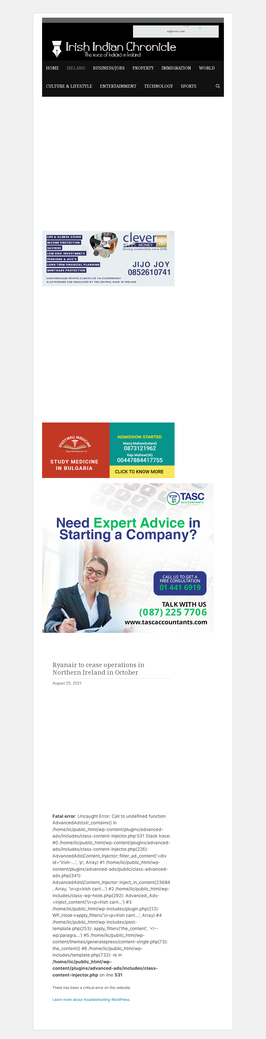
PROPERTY (143, 68)
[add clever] (108, 284)
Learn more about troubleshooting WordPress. (91, 999)
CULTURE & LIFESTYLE (69, 86)
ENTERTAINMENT (118, 86)
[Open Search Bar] (218, 86)
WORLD (207, 68)
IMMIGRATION (176, 68)
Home (52, 68)
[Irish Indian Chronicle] (112, 48)
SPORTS (188, 86)
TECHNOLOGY (158, 86)
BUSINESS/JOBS (109, 68)
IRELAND (76, 68)
